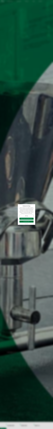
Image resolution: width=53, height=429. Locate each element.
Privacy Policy (26, 223)
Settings (26, 215)
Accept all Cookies (26, 221)
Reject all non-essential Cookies (26, 218)
